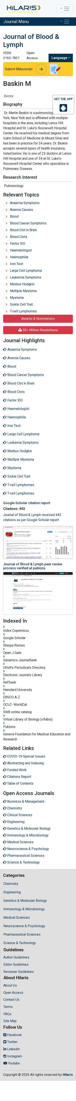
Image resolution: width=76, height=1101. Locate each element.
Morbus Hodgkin (22, 284)
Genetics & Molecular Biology (25, 901)
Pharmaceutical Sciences (22, 934)
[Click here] (23, 8)
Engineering (12, 892)
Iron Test (16, 264)
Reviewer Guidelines (18, 972)
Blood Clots (18, 237)
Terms (8, 1007)
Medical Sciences (16, 918)
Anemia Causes (21, 210)
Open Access (13, 993)
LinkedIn (13, 1049)
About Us (10, 985)
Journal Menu (16, 21)
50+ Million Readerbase (40, 330)
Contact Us (11, 1000)
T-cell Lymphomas (23, 311)
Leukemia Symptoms (25, 277)
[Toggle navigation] (64, 8)
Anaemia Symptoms (24, 203)
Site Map (10, 1021)
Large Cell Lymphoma (26, 271)
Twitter (12, 1042)
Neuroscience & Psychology (24, 926)
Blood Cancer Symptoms (28, 223)
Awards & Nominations (38, 319)
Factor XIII (17, 244)
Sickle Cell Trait (21, 304)
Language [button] (59, 58)
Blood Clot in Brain (23, 230)
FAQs (7, 1014)
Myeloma (17, 298)
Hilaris (68, 1075)
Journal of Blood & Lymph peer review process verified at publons (32, 566)
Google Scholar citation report (26, 503)
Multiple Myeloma (23, 291)
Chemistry (10, 884)
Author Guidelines (16, 957)
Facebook (14, 1035)
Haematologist (21, 250)
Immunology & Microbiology (24, 909)
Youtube (13, 1063)
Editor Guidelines (15, 964)
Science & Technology (19, 943)
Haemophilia (19, 257)
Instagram (14, 1056)
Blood (14, 216)
